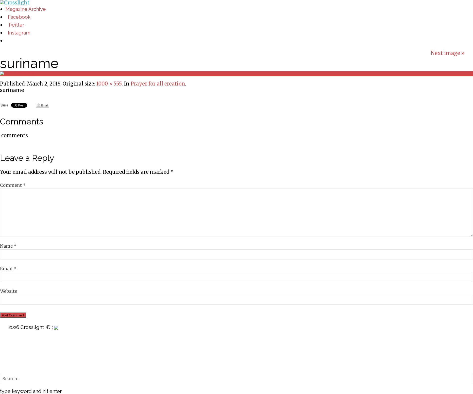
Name (8, 246)
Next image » (448, 53)
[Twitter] (3, 356)
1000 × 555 (109, 84)
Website (8, 291)
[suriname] (17, 73)
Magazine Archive (25, 9)
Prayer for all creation (158, 84)
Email (8, 269)
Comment (13, 185)
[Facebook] (3, 361)
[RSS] (3, 346)
